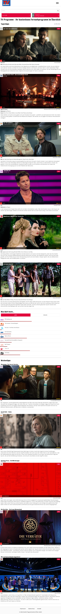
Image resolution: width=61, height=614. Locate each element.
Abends (45, 315)
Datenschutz (31, 608)
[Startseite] (6, 3)
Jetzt (16, 315)
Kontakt (39, 608)
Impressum (23, 608)
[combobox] (16, 15)
